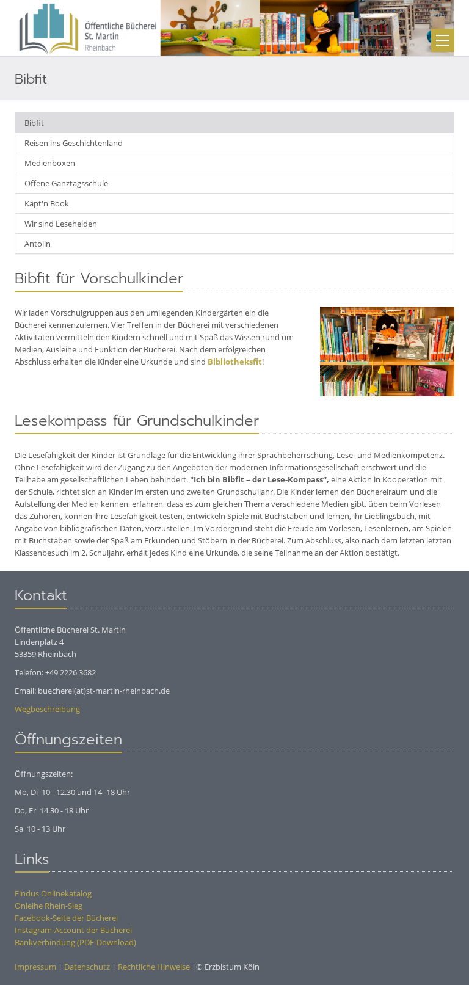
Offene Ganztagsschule (66, 183)
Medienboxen (49, 163)
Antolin (37, 243)
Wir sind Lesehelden (60, 223)
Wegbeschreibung (47, 708)
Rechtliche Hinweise (154, 966)
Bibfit (34, 122)
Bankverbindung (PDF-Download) (75, 942)
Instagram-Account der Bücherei (73, 930)
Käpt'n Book (46, 203)
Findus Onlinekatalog (53, 893)
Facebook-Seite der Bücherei (66, 917)
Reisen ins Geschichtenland (73, 142)
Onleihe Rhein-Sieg (48, 905)
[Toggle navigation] (442, 40)
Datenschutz (87, 966)
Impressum (35, 966)
